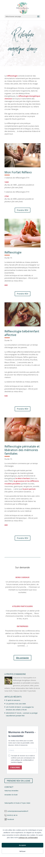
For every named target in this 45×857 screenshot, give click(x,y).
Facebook (10, 819)
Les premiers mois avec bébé (16, 704)
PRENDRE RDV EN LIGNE (18, 780)
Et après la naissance (13, 700)
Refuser (23, 851)
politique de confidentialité (28, 837)
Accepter (22, 845)
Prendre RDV (22, 210)
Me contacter (22, 657)
